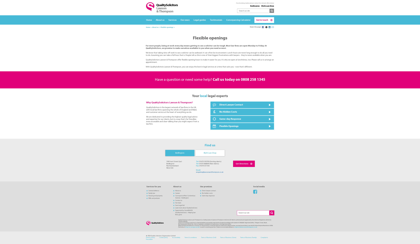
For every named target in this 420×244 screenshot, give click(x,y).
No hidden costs (207, 193)
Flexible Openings (229, 126)
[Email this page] (273, 27)
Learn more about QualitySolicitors (186, 208)
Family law (151, 193)
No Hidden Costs (228, 112)
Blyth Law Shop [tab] (210, 153)
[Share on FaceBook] (263, 27)
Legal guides (200, 20)
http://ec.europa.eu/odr (192, 227)
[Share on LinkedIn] (269, 27)
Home (149, 20)
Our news (185, 20)
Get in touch (262, 20)
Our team (178, 203)
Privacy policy (150, 237)
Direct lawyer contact (209, 191)
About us (160, 20)
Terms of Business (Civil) (208, 237)
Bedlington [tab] (179, 153)
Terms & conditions (191, 237)
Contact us (178, 200)
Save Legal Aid (180, 205)
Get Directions (242, 164)
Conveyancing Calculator (238, 20)
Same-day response (208, 196)
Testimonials (216, 20)
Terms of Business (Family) (248, 237)
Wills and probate (154, 198)
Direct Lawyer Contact (231, 105)
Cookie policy (163, 237)
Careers (177, 193)
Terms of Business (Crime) (228, 237)
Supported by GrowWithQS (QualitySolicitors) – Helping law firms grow (185, 213)
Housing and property (155, 196)
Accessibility (176, 237)
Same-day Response (230, 119)
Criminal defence (153, 191)
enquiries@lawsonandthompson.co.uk (209, 172)
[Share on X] (266, 27)
